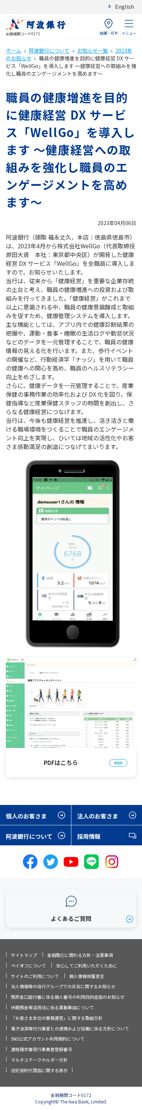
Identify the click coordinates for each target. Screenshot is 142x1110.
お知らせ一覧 (92, 50)
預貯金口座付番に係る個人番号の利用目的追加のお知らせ (68, 997)
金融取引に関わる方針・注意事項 (80, 955)
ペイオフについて (28, 965)
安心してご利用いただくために (86, 965)
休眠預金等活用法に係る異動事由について (52, 1007)
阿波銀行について (49, 50)
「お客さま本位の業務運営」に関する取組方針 (57, 1018)
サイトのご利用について (35, 976)
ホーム (13, 50)
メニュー (129, 33)
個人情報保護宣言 (86, 976)
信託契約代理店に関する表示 (39, 1070)
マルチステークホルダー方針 (39, 1060)
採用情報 (88, 836)
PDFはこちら (61, 762)
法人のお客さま (97, 816)
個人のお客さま (26, 816)
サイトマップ (24, 955)
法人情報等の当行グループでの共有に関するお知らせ (63, 986)
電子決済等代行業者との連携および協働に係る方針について (70, 1028)
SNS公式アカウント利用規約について (47, 1038)
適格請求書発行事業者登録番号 (41, 1049)
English (124, 6)
